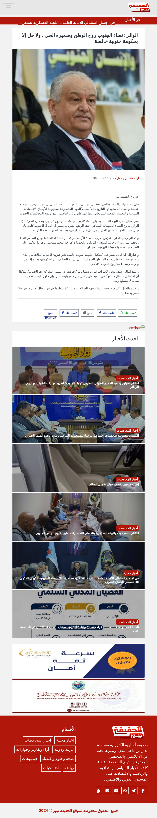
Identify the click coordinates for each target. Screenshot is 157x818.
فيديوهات (29, 758)
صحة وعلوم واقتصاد (58, 758)
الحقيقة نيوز (62, 810)
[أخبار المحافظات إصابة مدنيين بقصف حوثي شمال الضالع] (78, 468)
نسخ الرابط (52, 314)
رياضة (69, 767)
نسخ (89, 313)
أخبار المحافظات (38, 740)
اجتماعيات (51, 767)
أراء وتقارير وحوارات (126, 178)
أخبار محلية (65, 740)
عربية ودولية (64, 749)
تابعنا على (129, 313)
